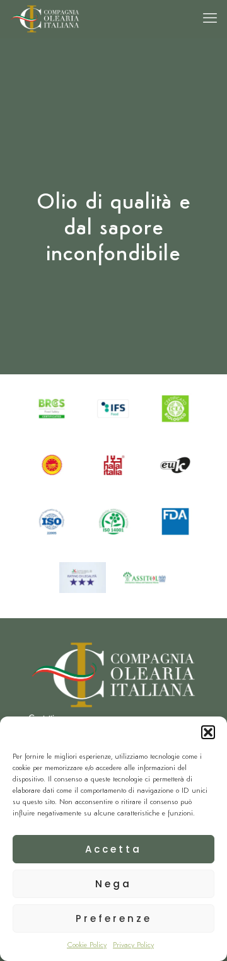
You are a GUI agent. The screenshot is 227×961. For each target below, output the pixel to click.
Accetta (113, 849)
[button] (208, 732)
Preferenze (114, 918)
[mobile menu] (210, 19)
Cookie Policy (87, 945)
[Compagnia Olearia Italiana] (45, 19)
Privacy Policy (133, 945)
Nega (113, 883)
